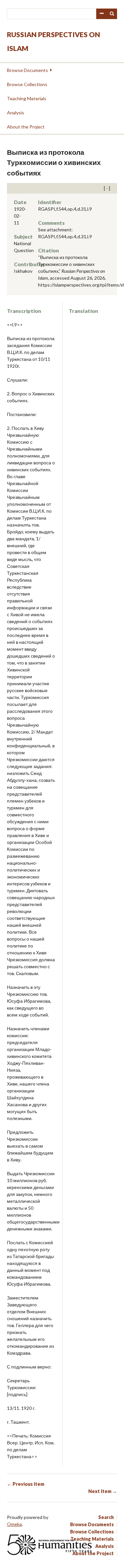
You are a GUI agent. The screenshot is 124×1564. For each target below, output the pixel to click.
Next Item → (102, 1491)
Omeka (14, 1524)
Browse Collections (27, 84)
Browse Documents (27, 70)
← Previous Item (25, 1484)
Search (112, 14)
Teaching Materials (26, 98)
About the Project (26, 126)
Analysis (15, 112)
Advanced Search (101, 14)
